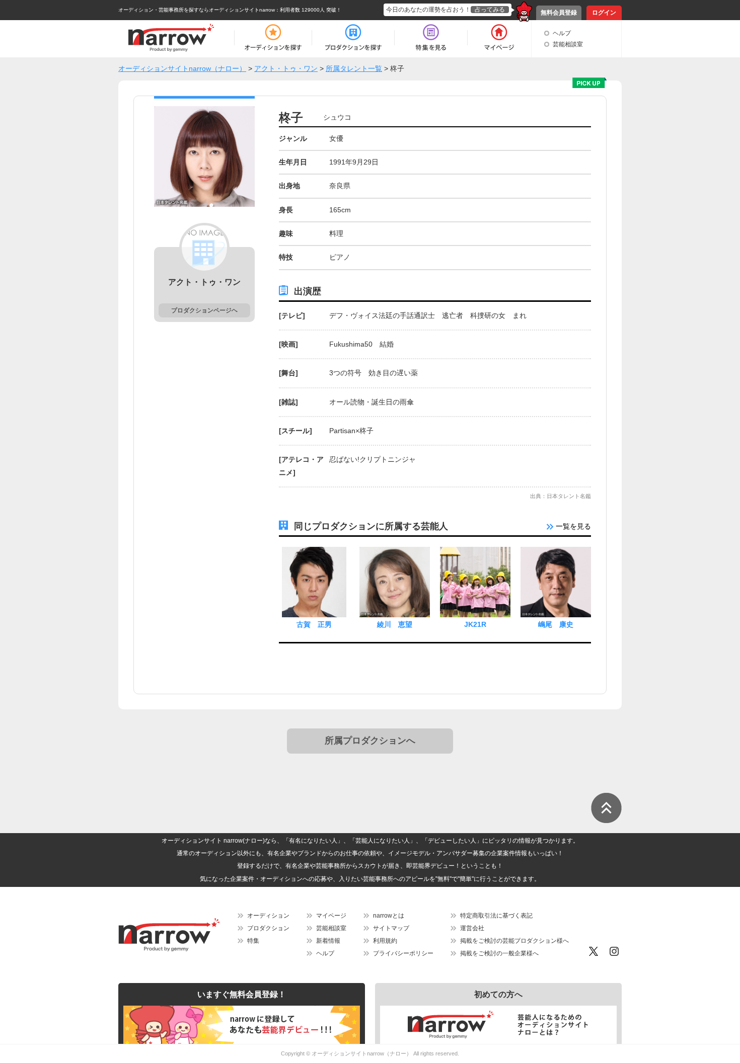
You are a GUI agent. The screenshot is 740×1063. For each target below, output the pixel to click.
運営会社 (472, 928)
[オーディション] (273, 38)
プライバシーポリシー (403, 953)
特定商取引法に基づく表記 (496, 915)
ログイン (604, 12)
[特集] (431, 38)
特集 (253, 940)
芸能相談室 (568, 44)
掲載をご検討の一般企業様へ (499, 953)
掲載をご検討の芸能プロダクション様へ (514, 940)
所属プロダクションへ (370, 740)
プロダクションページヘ (204, 310)
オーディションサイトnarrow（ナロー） (362, 1053)
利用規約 (385, 940)
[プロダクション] (353, 38)
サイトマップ (391, 928)
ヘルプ (562, 33)
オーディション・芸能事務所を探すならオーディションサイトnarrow (196, 10)
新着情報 (328, 940)
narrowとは (388, 915)
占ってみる (490, 9)
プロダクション (268, 928)
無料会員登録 (559, 12)
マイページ (331, 915)
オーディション (268, 915)
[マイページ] (498, 38)
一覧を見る (572, 526)
